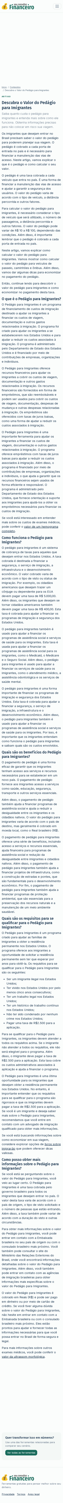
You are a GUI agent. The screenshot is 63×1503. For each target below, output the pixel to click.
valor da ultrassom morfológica (23, 1356)
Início (4, 87)
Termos (21, 1494)
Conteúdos (15, 87)
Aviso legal (34, 1494)
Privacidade (8, 1494)
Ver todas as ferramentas (21, 1452)
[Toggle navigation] (57, 6)
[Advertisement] (31, 45)
